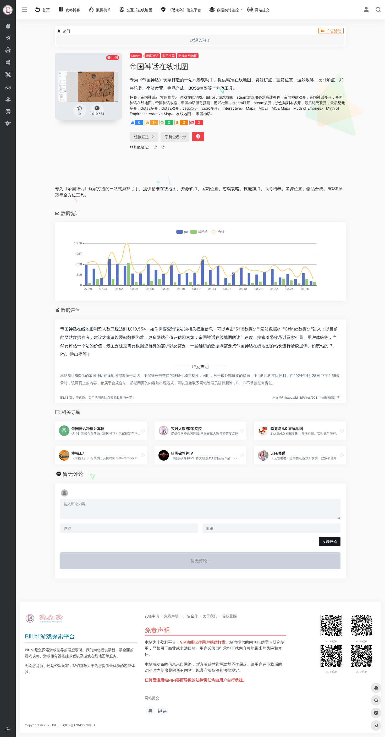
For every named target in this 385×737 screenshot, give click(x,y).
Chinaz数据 (296, 329)
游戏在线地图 (187, 56)
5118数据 (244, 329)
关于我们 (210, 616)
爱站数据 (268, 329)
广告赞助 (334, 31)
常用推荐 (168, 56)
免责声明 (171, 616)
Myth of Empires (307, 108)
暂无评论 (73, 474)
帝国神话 (152, 56)
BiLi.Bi (56, 725)
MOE (262, 108)
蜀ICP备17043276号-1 (78, 725)
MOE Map (280, 108)
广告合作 (190, 616)
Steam (135, 56)
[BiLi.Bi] (46, 620)
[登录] (366, 10)
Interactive (232, 108)
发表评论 (329, 541)
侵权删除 (229, 616)
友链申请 (152, 616)
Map (250, 108)
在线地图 (183, 113)
